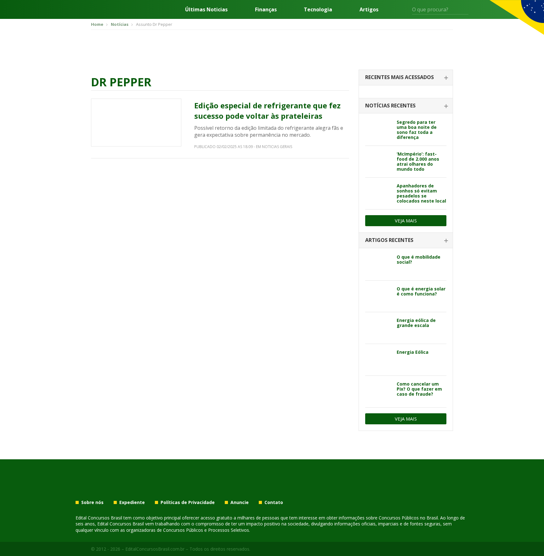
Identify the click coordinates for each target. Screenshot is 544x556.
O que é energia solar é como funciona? (421, 291)
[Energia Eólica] (378, 360)
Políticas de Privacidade (188, 502)
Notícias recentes (390, 105)
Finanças (266, 9)
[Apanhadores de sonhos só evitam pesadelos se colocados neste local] (378, 193)
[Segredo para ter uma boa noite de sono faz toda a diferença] (378, 130)
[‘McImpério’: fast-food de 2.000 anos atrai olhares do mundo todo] (378, 162)
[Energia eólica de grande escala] (378, 328)
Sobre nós (92, 502)
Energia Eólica (412, 352)
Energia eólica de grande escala (416, 322)
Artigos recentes (389, 240)
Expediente (132, 502)
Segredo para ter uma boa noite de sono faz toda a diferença (417, 129)
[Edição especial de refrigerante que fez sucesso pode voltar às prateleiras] (136, 122)
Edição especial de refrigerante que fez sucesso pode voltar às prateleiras (267, 110)
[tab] (406, 77)
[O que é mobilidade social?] (378, 265)
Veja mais (406, 220)
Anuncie (239, 502)
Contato (273, 502)
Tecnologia (318, 9)
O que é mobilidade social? (418, 259)
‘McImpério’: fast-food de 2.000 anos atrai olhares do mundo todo (418, 161)
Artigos (369, 9)
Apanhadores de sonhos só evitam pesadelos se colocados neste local (421, 193)
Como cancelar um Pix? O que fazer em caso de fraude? (419, 389)
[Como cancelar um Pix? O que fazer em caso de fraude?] (378, 391)
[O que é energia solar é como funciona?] (378, 296)
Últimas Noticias (206, 9)
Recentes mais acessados (399, 77)
